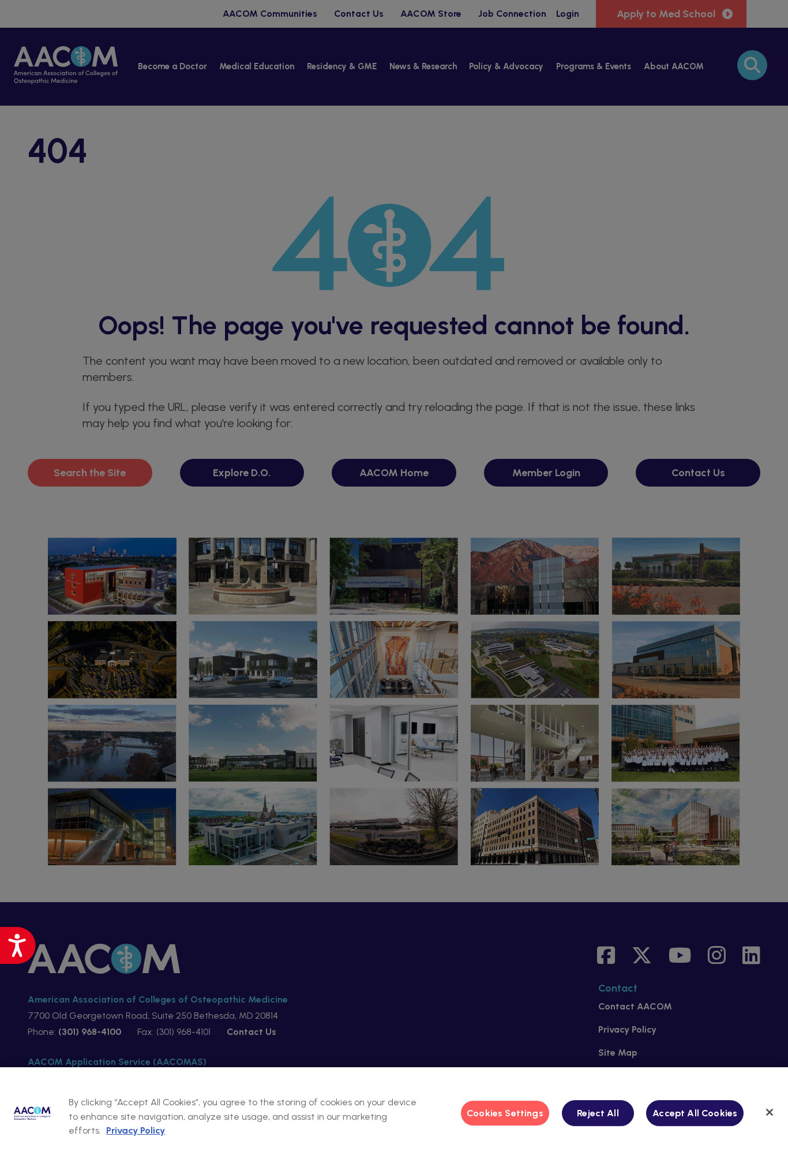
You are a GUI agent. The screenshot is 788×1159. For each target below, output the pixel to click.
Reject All (598, 1113)
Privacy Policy (135, 1130)
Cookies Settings (505, 1113)
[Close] (769, 1112)
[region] (394, 1113)
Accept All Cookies (694, 1113)
